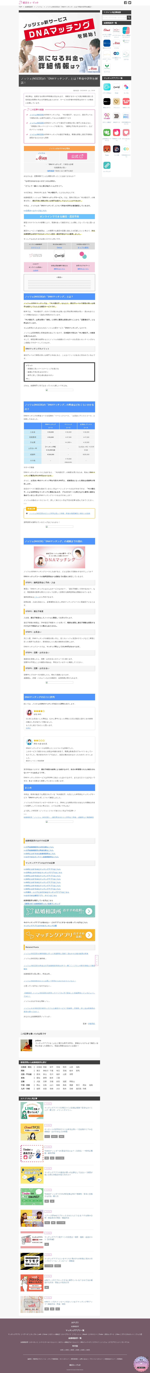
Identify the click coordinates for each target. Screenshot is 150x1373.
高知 (84, 1085)
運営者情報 (74, 1359)
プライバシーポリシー (96, 1359)
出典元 (28, 728)
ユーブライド (67, 1334)
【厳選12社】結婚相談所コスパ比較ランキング (42, 904)
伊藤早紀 (91, 1024)
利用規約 (119, 1359)
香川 (78, 1085)
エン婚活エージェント (116, 58)
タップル (33, 1334)
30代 (72, 1350)
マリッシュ (77, 1334)
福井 (58, 1074)
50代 (83, 1350)
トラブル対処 (60, 1158)
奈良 (58, 1081)
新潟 (38, 1074)
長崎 (51, 1089)
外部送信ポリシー (110, 1359)
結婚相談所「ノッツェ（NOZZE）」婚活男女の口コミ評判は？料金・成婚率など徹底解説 (59, 817)
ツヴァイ (96, 1342)
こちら (36, 597)
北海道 (39, 1067)
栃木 (71, 1071)
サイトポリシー (64, 1359)
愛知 (38, 1078)
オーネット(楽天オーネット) (106, 35)
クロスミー (93, 1334)
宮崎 (71, 1089)
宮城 (58, 1067)
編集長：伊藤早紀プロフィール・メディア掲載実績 (43, 1359)
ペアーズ (25, 1334)
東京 (38, 1071)
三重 (58, 1078)
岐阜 (51, 1078)
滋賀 (64, 1081)
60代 (88, 1350)
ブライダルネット (128, 1334)
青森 (45, 1067)
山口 (51, 1085)
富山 (45, 1074)
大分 (58, 1089)
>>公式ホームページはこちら (35, 210)
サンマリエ (125, 1342)
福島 (78, 1067)
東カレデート (110, 1334)
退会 (52, 1158)
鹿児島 (78, 1089)
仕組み (47, 1222)
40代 (78, 1350)
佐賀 (45, 1089)
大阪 (38, 1081)
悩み (58, 1309)
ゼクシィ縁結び (55, 1334)
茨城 (64, 1071)
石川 (51, 1074)
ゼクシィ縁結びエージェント (126, 36)
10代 (62, 1350)
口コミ (47, 1136)
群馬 (78, 1071)
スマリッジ (35, 247)
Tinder (101, 1334)
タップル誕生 (83, 247)
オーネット (34, 1342)
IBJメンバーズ (86, 1342)
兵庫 (45, 1081)
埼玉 (58, 1071)
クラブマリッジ (114, 1342)
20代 (67, 1350)
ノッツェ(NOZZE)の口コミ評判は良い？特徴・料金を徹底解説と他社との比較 (59, 513)
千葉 (51, 1071)
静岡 (45, 1078)
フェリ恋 (139, 1334)
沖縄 (84, 1089)
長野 (71, 1074)
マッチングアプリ (14, 1334)
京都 (51, 1081)
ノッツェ (41, 153)
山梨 (64, 1074)
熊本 (64, 1089)
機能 (47, 1158)
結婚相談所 (75, 1326)
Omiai (59, 247)
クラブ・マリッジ (107, 59)
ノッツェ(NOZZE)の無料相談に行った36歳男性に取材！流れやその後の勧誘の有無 (56, 954)
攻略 (52, 1201)
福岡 (38, 1089)
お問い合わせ (84, 1359)
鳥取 (64, 1085)
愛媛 (71, 1085)
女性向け (54, 1136)
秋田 (64, 1067)
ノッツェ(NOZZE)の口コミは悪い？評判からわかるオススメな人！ (50, 981)
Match (85, 1334)
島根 (58, 1085)
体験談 (61, 1136)
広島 (45, 1085)
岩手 (51, 1067)
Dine (118, 1334)
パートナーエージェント (116, 36)
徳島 (91, 1085)
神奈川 (45, 1071)
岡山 (38, 1085)
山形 (71, 1067)
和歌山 (72, 1081)
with (40, 1334)
